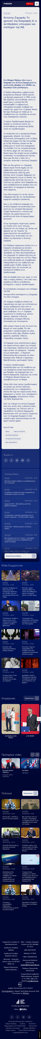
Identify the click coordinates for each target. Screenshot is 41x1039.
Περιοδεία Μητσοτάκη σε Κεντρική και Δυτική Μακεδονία (10, 847)
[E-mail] (22, 460)
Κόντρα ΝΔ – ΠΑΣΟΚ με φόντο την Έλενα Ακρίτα (10, 817)
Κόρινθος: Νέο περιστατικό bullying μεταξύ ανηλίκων (9, 648)
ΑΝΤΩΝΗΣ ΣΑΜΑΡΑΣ (12, 435)
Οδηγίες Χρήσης (11, 1023)
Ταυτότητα (32, 1023)
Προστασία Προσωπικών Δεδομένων (20, 1021)
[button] (37, 4)
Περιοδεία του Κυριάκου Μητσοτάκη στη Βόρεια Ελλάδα (29, 904)
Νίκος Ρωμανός (10, 396)
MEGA (7, 431)
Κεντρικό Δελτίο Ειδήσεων (8, 771)
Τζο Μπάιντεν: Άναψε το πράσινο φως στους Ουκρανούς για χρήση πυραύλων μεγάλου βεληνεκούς (10, 621)
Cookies (22, 1023)
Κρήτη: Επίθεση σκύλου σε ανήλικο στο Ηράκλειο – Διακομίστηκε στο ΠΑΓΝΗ (17, 552)
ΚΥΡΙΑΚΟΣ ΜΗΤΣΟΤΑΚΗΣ (13, 439)
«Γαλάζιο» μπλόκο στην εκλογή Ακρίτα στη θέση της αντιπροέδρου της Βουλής (30, 848)
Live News (30, 736)
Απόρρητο (39, 1035)
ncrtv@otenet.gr (33, 981)
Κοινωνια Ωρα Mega (11, 737)
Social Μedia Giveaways (27, 1030)
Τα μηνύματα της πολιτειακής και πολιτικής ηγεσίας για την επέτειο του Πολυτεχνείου (30, 621)
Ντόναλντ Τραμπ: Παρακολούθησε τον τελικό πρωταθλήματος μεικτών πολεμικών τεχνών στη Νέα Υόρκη (29, 591)
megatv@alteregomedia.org (30, 965)
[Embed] (28, 460)
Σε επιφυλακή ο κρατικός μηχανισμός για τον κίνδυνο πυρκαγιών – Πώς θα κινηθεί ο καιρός (19, 516)
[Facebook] (5, 460)
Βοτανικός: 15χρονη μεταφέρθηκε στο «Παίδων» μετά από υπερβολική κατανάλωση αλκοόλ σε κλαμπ (30, 650)
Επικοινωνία (33, 1026)
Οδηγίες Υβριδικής (29, 1028)
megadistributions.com (20, 1032)
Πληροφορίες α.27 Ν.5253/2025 (14, 1026)
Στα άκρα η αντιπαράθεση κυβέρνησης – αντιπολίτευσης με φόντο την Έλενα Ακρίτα (11, 905)
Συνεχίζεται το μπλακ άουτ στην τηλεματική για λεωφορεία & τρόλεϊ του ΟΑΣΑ (19, 493)
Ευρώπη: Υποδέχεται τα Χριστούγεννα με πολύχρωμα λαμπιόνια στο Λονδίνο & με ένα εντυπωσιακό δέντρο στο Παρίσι (11, 592)
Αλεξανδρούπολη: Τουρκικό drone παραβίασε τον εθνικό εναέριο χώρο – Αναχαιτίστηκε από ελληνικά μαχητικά (9, 876)
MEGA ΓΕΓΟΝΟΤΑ (19, 431)
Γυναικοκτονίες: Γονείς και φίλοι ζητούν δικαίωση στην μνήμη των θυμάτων (10, 678)
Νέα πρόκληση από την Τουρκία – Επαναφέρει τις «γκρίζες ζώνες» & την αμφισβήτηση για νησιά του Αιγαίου (19, 539)
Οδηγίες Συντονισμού (13, 1028)
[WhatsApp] (17, 460)
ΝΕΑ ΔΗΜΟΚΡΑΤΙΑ (11, 442)
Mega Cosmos (10, 1030)
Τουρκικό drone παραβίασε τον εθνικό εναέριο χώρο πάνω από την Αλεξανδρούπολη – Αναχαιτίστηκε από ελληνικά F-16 (30, 876)
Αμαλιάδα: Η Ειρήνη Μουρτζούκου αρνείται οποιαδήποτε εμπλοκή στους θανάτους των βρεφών (29, 678)
